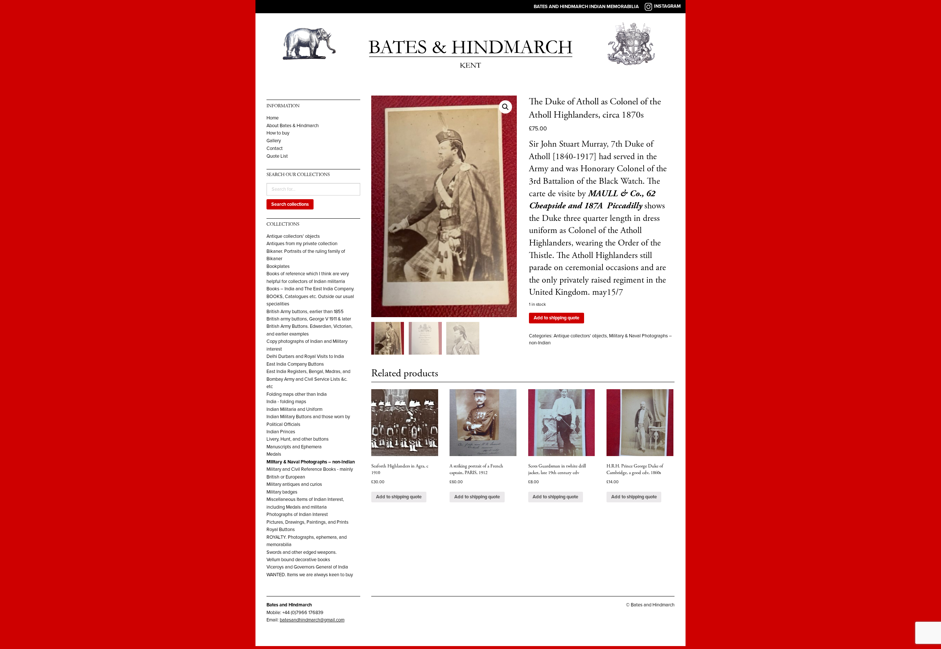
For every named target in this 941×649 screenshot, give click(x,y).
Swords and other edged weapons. (301, 552)
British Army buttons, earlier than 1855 (305, 312)
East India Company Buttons (295, 364)
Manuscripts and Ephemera (294, 447)
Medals (273, 454)
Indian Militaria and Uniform (294, 409)
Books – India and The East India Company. (310, 289)
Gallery (273, 141)
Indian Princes (280, 432)
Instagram (667, 6)
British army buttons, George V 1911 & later (308, 319)
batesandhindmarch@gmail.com (312, 620)
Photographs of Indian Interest (297, 514)
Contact (274, 148)
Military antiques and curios (294, 484)
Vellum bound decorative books (298, 560)
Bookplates (278, 266)
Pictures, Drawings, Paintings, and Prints (307, 522)
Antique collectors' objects (293, 236)
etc (269, 387)
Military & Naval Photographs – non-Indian (310, 462)
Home (272, 118)
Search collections (290, 204)
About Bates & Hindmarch (292, 126)
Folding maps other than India (296, 394)
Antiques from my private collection (301, 244)
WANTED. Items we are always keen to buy (309, 575)
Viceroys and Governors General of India (307, 567)
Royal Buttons (280, 530)
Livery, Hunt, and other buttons (297, 439)
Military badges (281, 492)
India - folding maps (286, 402)
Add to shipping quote (556, 318)
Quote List (277, 156)
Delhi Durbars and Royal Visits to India (305, 356)
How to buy (277, 133)
